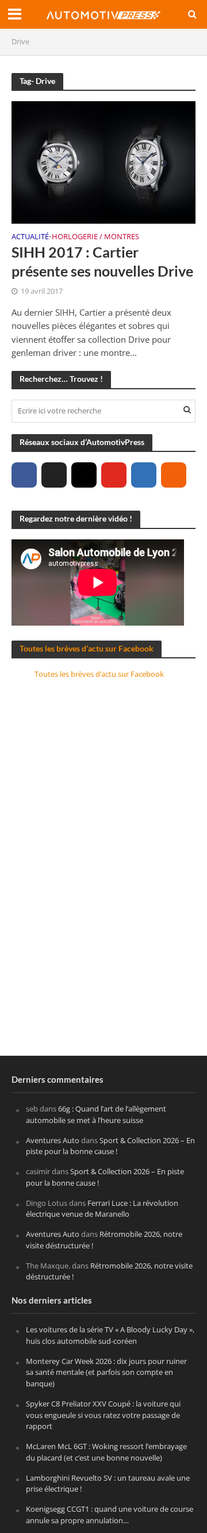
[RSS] (173, 475)
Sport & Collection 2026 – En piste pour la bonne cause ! (110, 1146)
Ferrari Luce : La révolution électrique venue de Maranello (102, 1209)
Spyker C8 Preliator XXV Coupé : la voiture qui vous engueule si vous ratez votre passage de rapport (103, 1415)
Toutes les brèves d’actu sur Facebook (87, 648)
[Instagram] (84, 475)
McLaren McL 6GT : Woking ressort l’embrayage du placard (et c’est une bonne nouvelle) (106, 1452)
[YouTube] (113, 475)
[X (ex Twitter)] (54, 475)
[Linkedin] (143, 475)
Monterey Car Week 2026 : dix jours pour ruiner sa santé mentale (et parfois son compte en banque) (106, 1372)
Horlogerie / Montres (95, 237)
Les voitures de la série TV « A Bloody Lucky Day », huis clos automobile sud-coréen (110, 1335)
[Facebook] (24, 475)
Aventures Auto (52, 1140)
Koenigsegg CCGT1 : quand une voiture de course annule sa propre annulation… (109, 1515)
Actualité (30, 237)
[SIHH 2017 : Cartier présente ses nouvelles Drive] (103, 161)
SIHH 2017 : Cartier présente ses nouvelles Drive (102, 261)
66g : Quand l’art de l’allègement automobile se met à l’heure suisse (96, 1114)
